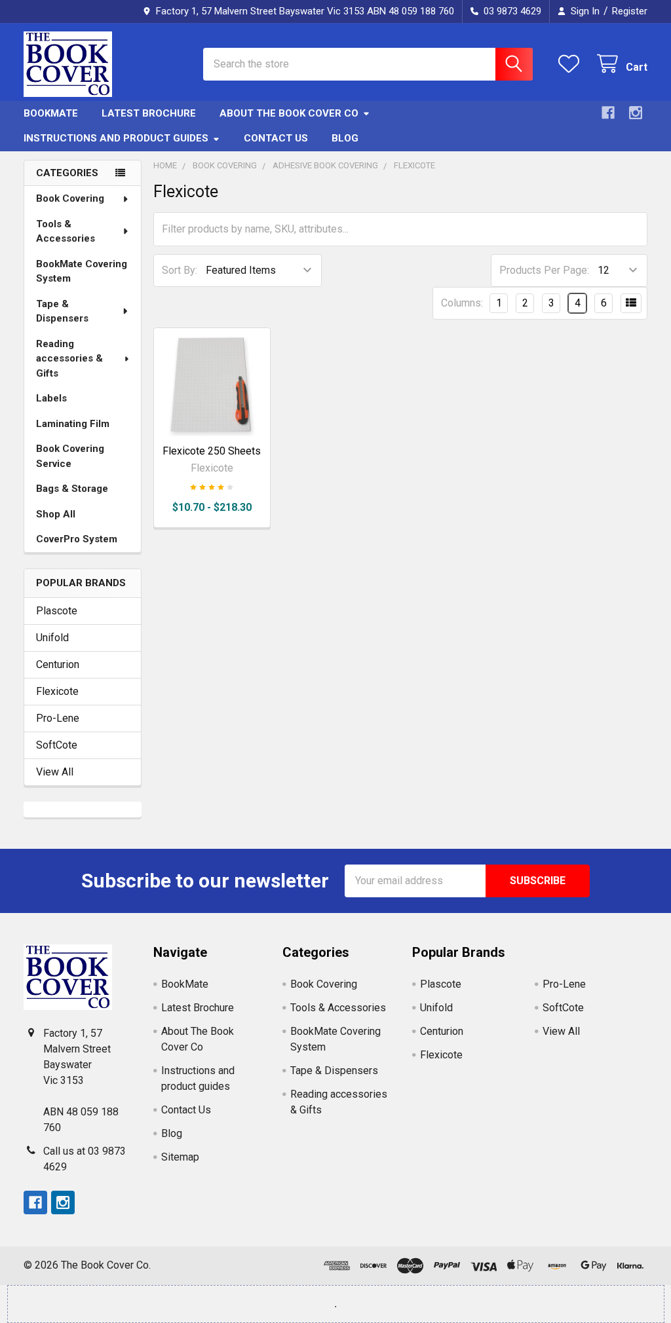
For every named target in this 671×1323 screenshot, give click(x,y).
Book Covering (70, 198)
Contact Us (276, 138)
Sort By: (179, 270)
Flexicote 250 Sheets (212, 451)
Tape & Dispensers (62, 311)
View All (54, 772)
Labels (51, 398)
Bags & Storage (72, 488)
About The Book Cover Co (289, 113)
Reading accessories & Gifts (69, 358)
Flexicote (57, 691)
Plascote (56, 611)
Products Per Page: (544, 270)
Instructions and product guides (116, 138)
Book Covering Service (70, 456)
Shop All (55, 514)
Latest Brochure (149, 113)
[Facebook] (608, 112)
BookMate (51, 113)
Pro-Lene (57, 718)
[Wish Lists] (571, 64)
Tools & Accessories (65, 231)
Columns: (462, 303)
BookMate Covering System (81, 271)
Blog (345, 138)
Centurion (57, 664)
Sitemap (180, 1157)
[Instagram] (635, 112)
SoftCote (56, 745)
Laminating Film (72, 424)
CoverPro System (76, 539)
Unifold (52, 637)
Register (629, 11)
